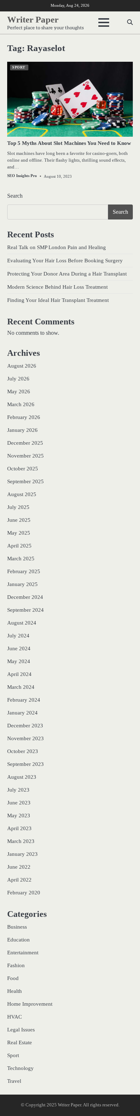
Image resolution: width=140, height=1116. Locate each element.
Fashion (16, 965)
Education (18, 940)
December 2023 (25, 725)
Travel (14, 1081)
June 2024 (19, 648)
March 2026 (20, 404)
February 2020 (23, 892)
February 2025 (23, 571)
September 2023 (25, 764)
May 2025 (18, 533)
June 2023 (19, 803)
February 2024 (23, 700)
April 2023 (19, 828)
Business (17, 927)
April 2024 (19, 674)
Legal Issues (21, 1029)
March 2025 (20, 558)
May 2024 (18, 661)
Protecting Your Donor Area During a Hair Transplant (67, 274)
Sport (18, 67)
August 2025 (21, 494)
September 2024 (25, 610)
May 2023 (18, 815)
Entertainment (22, 952)
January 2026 (22, 430)
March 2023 (20, 841)
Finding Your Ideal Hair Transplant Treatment (58, 300)
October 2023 (22, 751)
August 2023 (21, 777)
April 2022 (19, 880)
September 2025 (25, 481)
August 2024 (21, 623)
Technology (20, 1068)
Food (13, 978)
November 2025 (25, 456)
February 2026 (23, 417)
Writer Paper (33, 19)
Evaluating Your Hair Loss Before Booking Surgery (65, 260)
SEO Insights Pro (22, 175)
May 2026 (18, 391)
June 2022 (19, 867)
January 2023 (22, 854)
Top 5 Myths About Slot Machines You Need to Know (69, 143)
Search (15, 196)
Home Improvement (29, 1004)
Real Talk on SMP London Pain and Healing (56, 247)
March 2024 (20, 687)
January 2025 (22, 584)
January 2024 (22, 713)
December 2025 (25, 443)
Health (14, 991)
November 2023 (25, 738)
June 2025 (19, 520)
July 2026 (18, 379)
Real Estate (19, 1042)
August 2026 (21, 366)
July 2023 (18, 790)
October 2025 (22, 468)
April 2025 (19, 546)
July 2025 (18, 507)
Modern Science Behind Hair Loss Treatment (57, 287)
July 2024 (18, 635)
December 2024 (25, 597)
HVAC (14, 1017)
